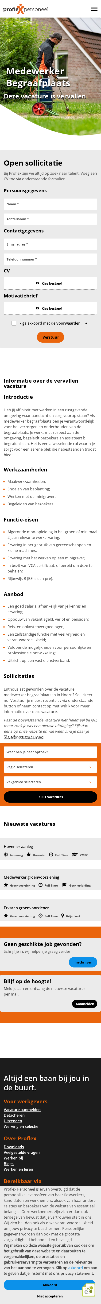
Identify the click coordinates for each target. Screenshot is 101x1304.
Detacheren (14, 1115)
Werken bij (13, 1158)
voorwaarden (68, 323)
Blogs (9, 1163)
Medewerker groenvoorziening (31, 877)
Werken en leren (18, 1169)
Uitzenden (13, 1120)
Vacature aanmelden (22, 1109)
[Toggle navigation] (94, 8)
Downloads (14, 1146)
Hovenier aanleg (18, 846)
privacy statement (77, 1273)
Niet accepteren (50, 1296)
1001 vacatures (51, 797)
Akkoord (50, 1285)
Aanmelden (85, 1004)
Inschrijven (83, 962)
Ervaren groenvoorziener (26, 907)
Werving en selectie (21, 1126)
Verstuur (51, 337)
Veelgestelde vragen (22, 1152)
